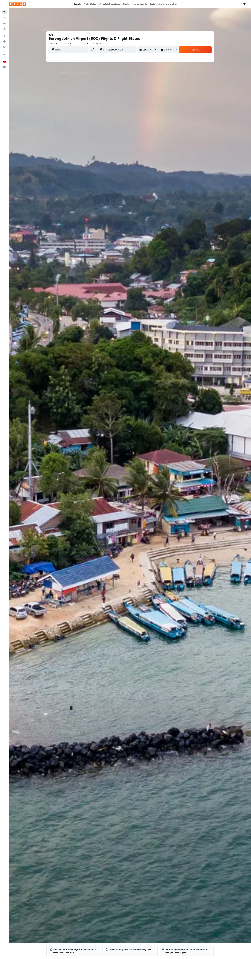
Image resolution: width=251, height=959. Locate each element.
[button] (4, 4)
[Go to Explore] (4, 36)
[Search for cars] (4, 23)
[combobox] (54, 43)
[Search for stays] (4, 17)
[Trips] (4, 54)
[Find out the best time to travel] (4, 47)
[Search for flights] (4, 12)
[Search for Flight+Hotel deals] (4, 28)
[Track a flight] (4, 41)
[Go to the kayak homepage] (17, 4)
